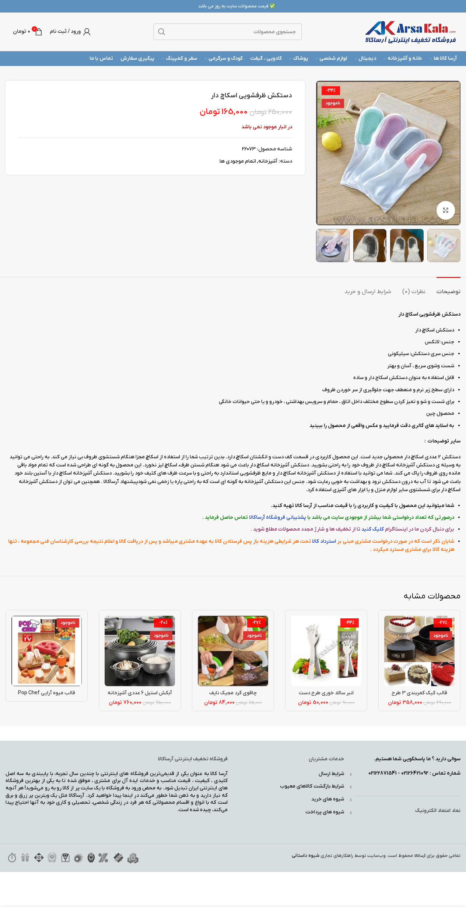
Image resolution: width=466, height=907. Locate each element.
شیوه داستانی (305, 855)
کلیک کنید (372, 529)
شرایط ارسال (331, 773)
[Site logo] (411, 31)
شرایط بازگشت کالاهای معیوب (312, 786)
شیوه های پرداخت (324, 812)
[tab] (448, 288)
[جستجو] (161, 31)
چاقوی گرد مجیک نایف (233, 692)
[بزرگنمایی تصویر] (446, 210)
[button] (451, 245)
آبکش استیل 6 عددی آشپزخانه (140, 692)
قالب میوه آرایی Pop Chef (46, 692)
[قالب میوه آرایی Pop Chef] (46, 651)
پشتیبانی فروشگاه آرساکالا (277, 517)
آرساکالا (419, 856)
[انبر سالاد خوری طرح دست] (326, 651)
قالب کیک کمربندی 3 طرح (419, 692)
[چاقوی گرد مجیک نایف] (233, 651)
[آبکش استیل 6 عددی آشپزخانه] (140, 651)
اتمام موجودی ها (238, 161)
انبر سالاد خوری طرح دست (326, 692)
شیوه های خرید (327, 799)
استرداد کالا (324, 541)
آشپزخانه (267, 161)
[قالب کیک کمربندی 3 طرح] (419, 651)
